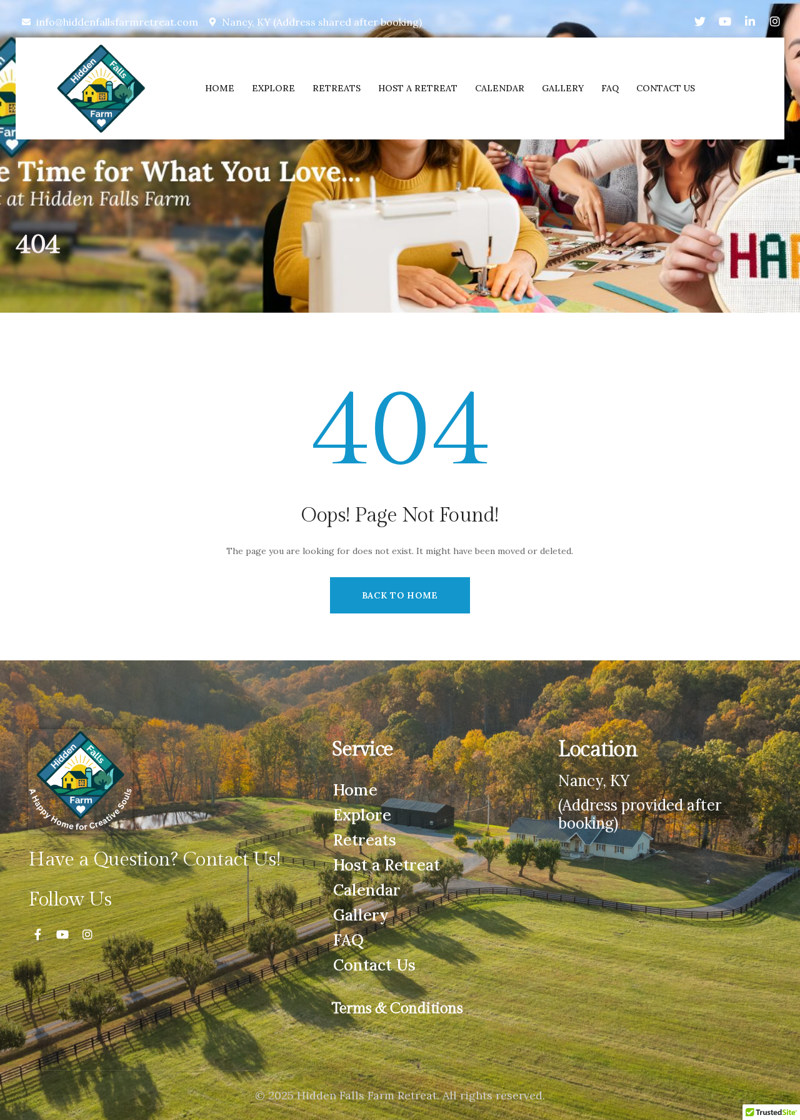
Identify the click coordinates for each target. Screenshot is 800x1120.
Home (355, 790)
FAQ (348, 940)
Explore (362, 815)
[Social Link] (700, 22)
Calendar (367, 890)
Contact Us (374, 965)
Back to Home (400, 595)
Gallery (361, 915)
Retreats (364, 840)
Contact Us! (231, 859)
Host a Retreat (386, 865)
